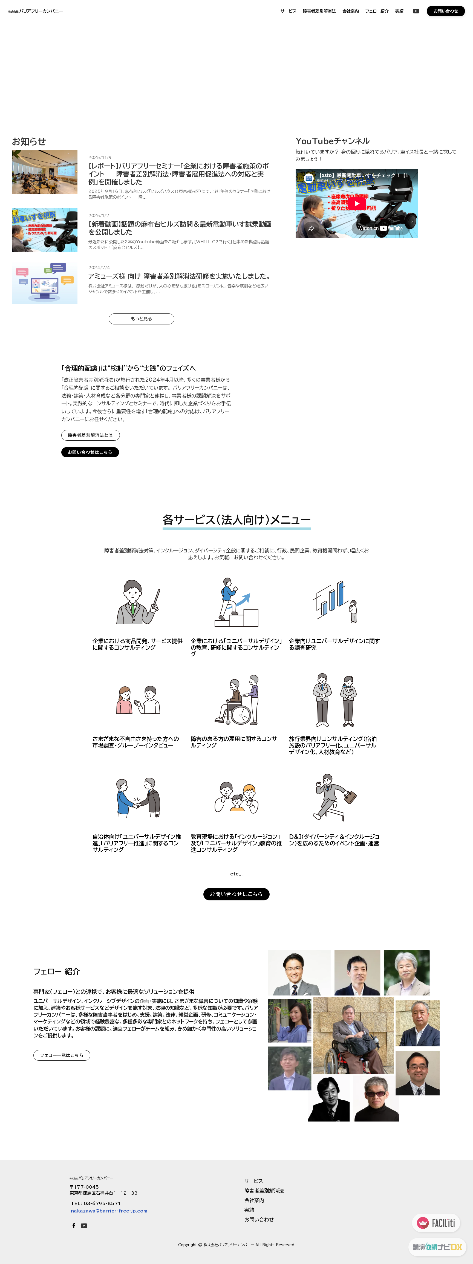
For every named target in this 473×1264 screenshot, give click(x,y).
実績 (399, 11)
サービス (288, 11)
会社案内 (350, 11)
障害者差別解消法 (319, 11)
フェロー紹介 (377, 11)
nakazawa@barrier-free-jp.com (109, 1211)
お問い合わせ (259, 1219)
